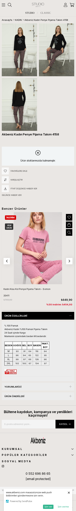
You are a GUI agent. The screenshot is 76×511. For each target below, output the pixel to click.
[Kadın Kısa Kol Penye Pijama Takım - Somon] (38, 248)
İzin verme (63, 506)
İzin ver (48, 506)
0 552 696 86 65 (38, 473)
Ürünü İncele (69, 232)
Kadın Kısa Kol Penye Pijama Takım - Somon (27, 289)
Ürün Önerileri (14, 396)
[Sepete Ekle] (69, 225)
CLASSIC (45, 13)
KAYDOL (63, 424)
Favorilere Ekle (69, 217)
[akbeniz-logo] (38, 440)
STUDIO (29, 13)
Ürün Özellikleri (15, 315)
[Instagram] (3, 466)
